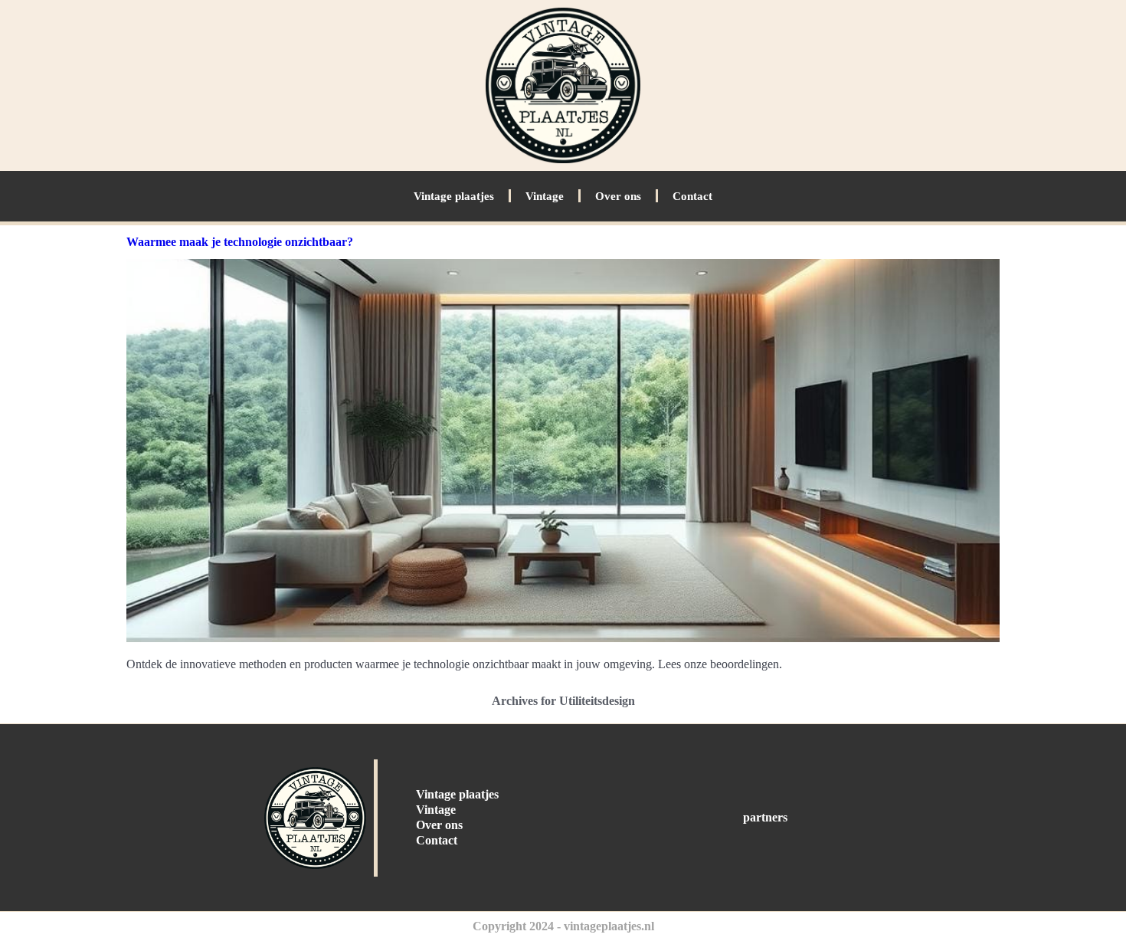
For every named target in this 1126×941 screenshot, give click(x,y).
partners (765, 817)
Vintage (544, 196)
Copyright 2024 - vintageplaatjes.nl (563, 926)
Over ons (618, 196)
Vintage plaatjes (454, 196)
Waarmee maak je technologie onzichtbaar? (239, 241)
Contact (692, 196)
